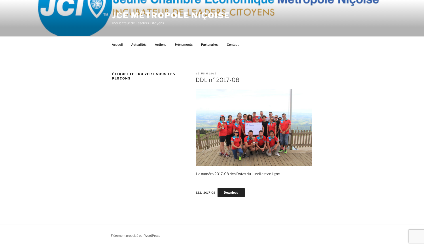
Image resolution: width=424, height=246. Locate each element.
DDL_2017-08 (205, 192)
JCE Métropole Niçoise (171, 15)
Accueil (117, 44)
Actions (160, 44)
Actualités (138, 44)
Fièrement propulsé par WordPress (135, 235)
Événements (183, 44)
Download (231, 192)
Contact (233, 44)
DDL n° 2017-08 (217, 79)
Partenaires (209, 44)
